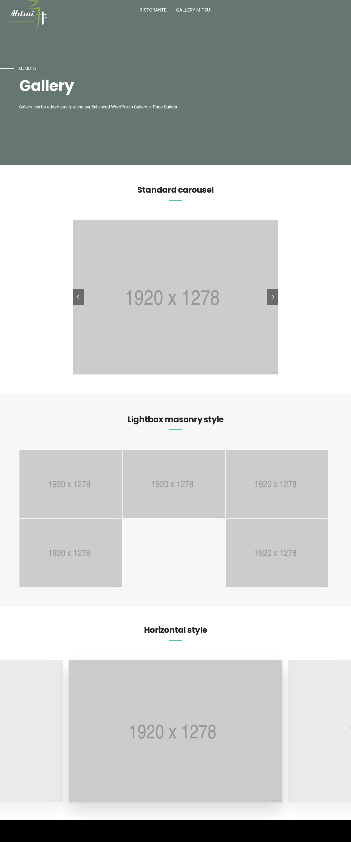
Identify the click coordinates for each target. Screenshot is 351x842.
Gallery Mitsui (193, 10)
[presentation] (78, 297)
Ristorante (153, 10)
